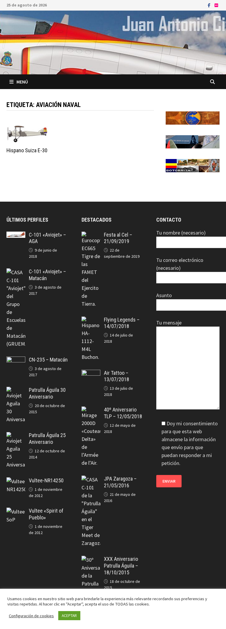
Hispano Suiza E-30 (26, 150)
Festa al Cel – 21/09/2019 (118, 238)
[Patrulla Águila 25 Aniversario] (15, 436)
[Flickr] (216, 4)
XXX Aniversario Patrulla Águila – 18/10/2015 (121, 566)
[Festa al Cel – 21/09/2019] (91, 235)
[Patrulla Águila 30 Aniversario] (15, 390)
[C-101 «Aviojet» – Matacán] (15, 272)
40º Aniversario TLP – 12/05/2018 (123, 412)
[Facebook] (209, 4)
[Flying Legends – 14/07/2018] (91, 320)
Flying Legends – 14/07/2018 (121, 323)
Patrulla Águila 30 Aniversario (47, 393)
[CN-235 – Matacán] (15, 360)
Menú (22, 82)
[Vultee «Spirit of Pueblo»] (15, 511)
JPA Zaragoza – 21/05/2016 (120, 482)
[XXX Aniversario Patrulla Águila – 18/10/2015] (91, 559)
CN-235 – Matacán (48, 360)
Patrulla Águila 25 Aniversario (47, 438)
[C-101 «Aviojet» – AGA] (15, 235)
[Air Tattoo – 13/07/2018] (91, 373)
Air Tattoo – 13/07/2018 (116, 376)
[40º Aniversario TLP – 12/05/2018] (91, 410)
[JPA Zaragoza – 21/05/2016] (91, 479)
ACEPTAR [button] (69, 615)
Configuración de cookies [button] (31, 615)
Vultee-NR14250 (46, 480)
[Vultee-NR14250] (15, 481)
